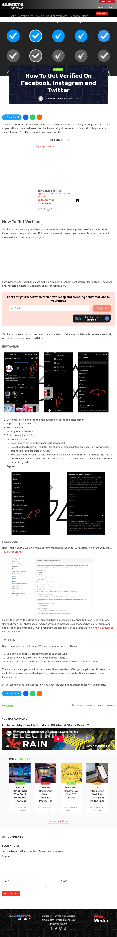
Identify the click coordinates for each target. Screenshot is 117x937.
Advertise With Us (65, 916)
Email (64, 881)
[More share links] (39, 117)
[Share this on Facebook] (26, 117)
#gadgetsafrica (47, 193)
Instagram (91, 705)
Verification (110, 705)
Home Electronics (56, 16)
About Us (47, 916)
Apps (13, 16)
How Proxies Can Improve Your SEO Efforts (71, 792)
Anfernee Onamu (56, 98)
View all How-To (57, 821)
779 (23, 810)
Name (5, 881)
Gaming (40, 16)
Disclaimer (48, 920)
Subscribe (106, 2)
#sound (42, 196)
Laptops (75, 16)
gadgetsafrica (46, 200)
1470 (47, 810)
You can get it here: (13, 551)
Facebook (80, 705)
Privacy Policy (58, 924)
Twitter (100, 705)
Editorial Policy (65, 920)
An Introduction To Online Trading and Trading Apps (97, 794)
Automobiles (26, 16)
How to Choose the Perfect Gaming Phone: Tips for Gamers (45, 796)
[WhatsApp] (32, 117)
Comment (7, 856)
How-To (58, 69)
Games (46, 783)
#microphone (63, 193)
